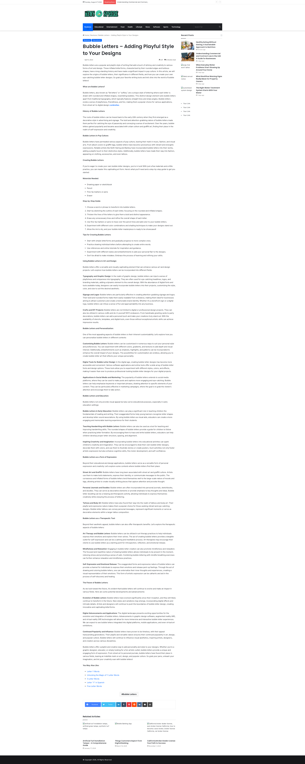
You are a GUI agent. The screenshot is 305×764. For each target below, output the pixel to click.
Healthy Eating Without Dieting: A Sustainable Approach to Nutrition (206, 44)
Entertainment (112, 27)
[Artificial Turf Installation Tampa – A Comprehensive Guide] (97, 730)
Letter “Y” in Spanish (95, 682)
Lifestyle (139, 27)
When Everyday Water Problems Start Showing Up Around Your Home (208, 67)
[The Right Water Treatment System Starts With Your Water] (187, 91)
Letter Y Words (93, 671)
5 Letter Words (93, 679)
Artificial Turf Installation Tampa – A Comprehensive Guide (94, 743)
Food (122, 27)
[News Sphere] (101, 14)
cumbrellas (114, 105)
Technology (176, 27)
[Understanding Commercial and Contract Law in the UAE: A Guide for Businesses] (187, 56)
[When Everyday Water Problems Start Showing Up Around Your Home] (187, 68)
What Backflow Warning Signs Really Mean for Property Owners (209, 79)
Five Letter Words (94, 686)
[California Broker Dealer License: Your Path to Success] (161, 730)
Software (156, 27)
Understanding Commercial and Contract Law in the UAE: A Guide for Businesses (147, 2)
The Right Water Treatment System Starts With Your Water (208, 90)
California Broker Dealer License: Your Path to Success (161, 742)
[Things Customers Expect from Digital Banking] (129, 730)
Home (86, 35)
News (148, 27)
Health (130, 27)
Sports (165, 27)
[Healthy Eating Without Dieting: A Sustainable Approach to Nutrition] (187, 45)
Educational (99, 27)
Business (87, 27)
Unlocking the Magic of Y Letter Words (103, 675)
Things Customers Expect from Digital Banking (128, 742)
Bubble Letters (130, 694)
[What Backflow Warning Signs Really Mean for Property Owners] (187, 79)
